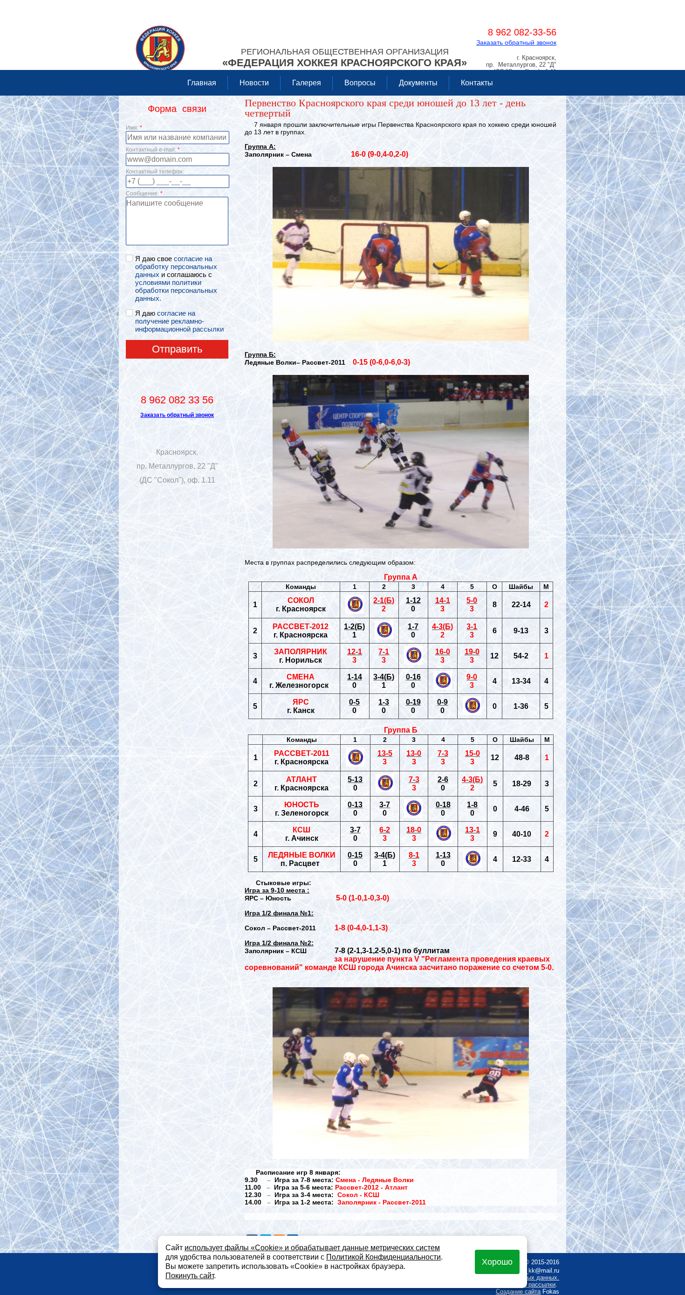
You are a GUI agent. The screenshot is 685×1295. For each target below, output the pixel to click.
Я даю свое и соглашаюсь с (176, 278)
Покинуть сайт (189, 1276)
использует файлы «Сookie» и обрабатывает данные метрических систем (312, 1248)
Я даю (179, 321)
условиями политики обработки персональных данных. (176, 290)
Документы (418, 83)
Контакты (477, 83)
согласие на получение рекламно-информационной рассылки (179, 321)
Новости (254, 83)
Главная (201, 83)
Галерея (306, 83)
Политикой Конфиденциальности (383, 1257)
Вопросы (360, 83)
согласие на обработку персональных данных (176, 266)
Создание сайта (518, 1291)
